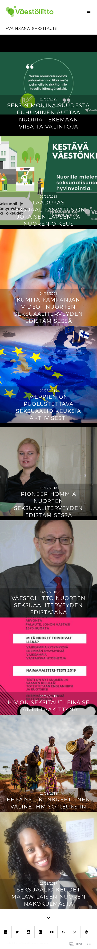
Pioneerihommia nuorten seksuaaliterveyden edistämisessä (48, 504)
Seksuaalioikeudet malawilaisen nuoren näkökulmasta (48, 897)
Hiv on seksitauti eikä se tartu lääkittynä (48, 706)
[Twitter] (17, 932)
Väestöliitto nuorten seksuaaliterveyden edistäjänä (49, 605)
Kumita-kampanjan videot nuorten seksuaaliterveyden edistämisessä (48, 310)
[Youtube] (51, 932)
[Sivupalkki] (88, 11)
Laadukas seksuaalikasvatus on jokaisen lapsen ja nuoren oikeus (48, 213)
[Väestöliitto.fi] (63, 932)
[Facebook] (5, 932)
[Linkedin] (40, 932)
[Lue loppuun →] (48, 83)
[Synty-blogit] (86, 932)
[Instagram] (28, 932)
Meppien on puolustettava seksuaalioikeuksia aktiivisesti (48, 407)
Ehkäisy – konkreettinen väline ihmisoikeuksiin (48, 803)
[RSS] (75, 932)
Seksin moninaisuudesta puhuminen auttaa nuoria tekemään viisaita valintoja (48, 116)
